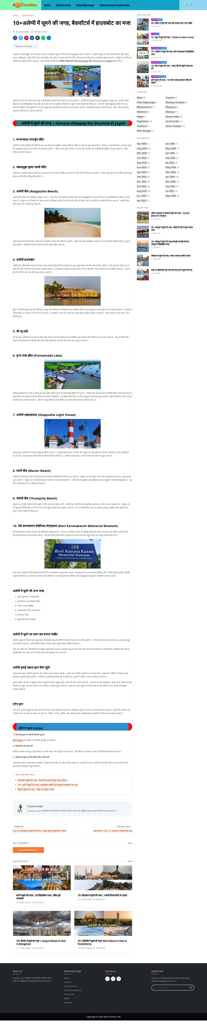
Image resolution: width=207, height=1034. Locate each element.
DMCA (67, 998)
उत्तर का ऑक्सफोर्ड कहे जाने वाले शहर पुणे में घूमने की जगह (171, 269)
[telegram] (118, 979)
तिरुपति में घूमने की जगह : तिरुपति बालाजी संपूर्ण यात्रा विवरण (42, 780)
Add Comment (30, 850)
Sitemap (68, 1002)
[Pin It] (26, 38)
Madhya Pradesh (159, 48)
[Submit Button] (191, 987)
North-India (156, 19)
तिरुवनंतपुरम (18, 740)
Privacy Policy (70, 986)
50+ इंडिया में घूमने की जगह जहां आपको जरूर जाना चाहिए (171, 23)
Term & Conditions (73, 990)
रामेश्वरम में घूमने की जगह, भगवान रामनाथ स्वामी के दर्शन (170, 255)
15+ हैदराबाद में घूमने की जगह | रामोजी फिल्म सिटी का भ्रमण (102, 895)
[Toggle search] (191, 5)
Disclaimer (69, 994)
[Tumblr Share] (37, 38)
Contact (67, 982)
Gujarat (155, 34)
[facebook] (181, 5)
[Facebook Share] (15, 38)
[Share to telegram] (49, 38)
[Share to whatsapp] (43, 38)
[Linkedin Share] (32, 38)
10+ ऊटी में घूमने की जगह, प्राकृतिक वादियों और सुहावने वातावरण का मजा (48, 784)
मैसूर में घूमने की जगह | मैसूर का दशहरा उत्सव (36, 789)
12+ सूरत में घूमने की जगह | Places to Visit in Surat (172, 37)
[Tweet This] (20, 38)
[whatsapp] (113, 979)
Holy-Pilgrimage (158, 76)
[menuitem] (47, 5)
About (67, 978)
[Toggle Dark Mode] (187, 5)
